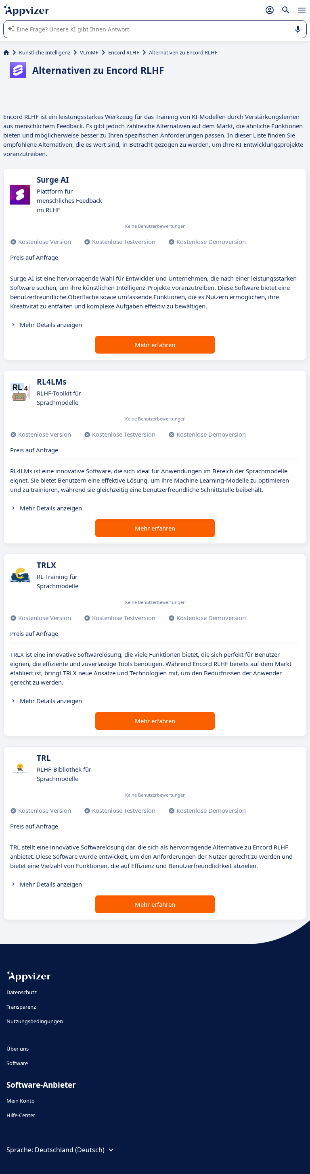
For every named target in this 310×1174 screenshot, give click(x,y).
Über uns (17, 1048)
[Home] (6, 52)
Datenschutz (21, 992)
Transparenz (21, 1006)
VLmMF (89, 52)
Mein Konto (20, 1100)
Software (17, 1063)
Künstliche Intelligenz (44, 52)
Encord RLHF (123, 52)
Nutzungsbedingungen (34, 1021)
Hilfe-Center (20, 1115)
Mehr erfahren (155, 345)
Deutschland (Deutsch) (70, 1149)
